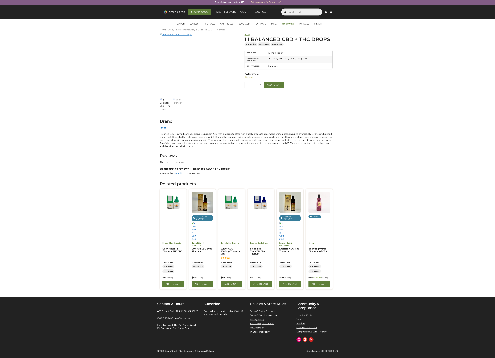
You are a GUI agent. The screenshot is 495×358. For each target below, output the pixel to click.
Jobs (298, 319)
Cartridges (226, 24)
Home (163, 30)
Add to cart (274, 85)
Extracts (261, 24)
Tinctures (288, 24)
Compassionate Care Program (311, 332)
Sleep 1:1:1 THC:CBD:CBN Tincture (257, 251)
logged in (178, 173)
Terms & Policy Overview (262, 311)
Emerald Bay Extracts (171, 243)
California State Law (306, 327)
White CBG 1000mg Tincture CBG (230, 251)
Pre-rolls (209, 24)
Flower (180, 24)
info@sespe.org (183, 318)
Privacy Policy (257, 319)
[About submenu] (248, 12)
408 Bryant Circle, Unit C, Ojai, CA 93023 (177, 311)
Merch (318, 24)
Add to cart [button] (173, 284)
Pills (274, 24)
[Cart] (330, 12)
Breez (311, 243)
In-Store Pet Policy (260, 332)
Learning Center (304, 315)
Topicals (304, 24)
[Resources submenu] (267, 12)
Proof (247, 35)
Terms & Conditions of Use (263, 315)
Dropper (189, 30)
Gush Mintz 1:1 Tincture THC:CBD (172, 250)
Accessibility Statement (262, 323)
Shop (170, 30)
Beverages (244, 24)
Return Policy (257, 328)
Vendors (300, 323)
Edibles (194, 24)
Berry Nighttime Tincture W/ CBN (317, 250)
